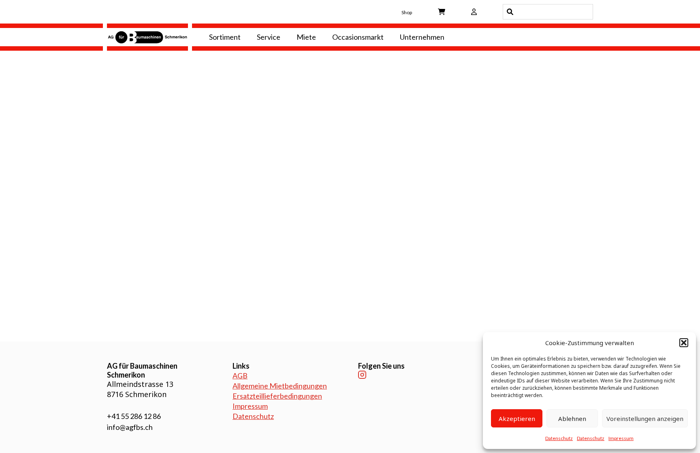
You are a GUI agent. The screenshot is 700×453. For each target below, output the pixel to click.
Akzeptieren (517, 418)
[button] (684, 343)
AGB (240, 375)
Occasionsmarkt (358, 36)
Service (268, 36)
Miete (306, 36)
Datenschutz (559, 438)
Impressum (621, 438)
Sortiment (225, 36)
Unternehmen (422, 36)
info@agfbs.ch (130, 427)
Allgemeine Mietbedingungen (280, 385)
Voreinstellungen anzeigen (644, 418)
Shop (406, 12)
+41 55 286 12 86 (134, 416)
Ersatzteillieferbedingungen (277, 395)
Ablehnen (572, 418)
